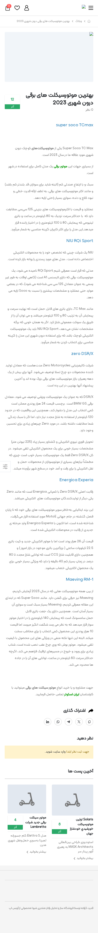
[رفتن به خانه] (89, 21)
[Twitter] (79, 722)
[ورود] (26, 8)
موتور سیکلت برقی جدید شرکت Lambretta (35, 822)
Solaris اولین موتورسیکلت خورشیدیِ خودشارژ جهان (81, 826)
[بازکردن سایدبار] (5, 466)
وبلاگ (78, 21)
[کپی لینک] (89, 722)
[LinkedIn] (47, 722)
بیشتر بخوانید (72, 858)
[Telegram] (68, 722)
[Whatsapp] (58, 722)
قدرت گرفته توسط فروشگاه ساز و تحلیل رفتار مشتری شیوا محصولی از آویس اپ (51, 908)
